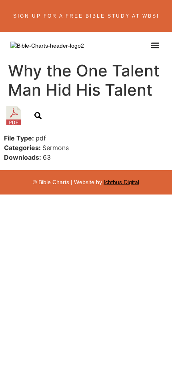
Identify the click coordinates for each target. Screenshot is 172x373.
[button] (155, 45)
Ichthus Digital (121, 182)
